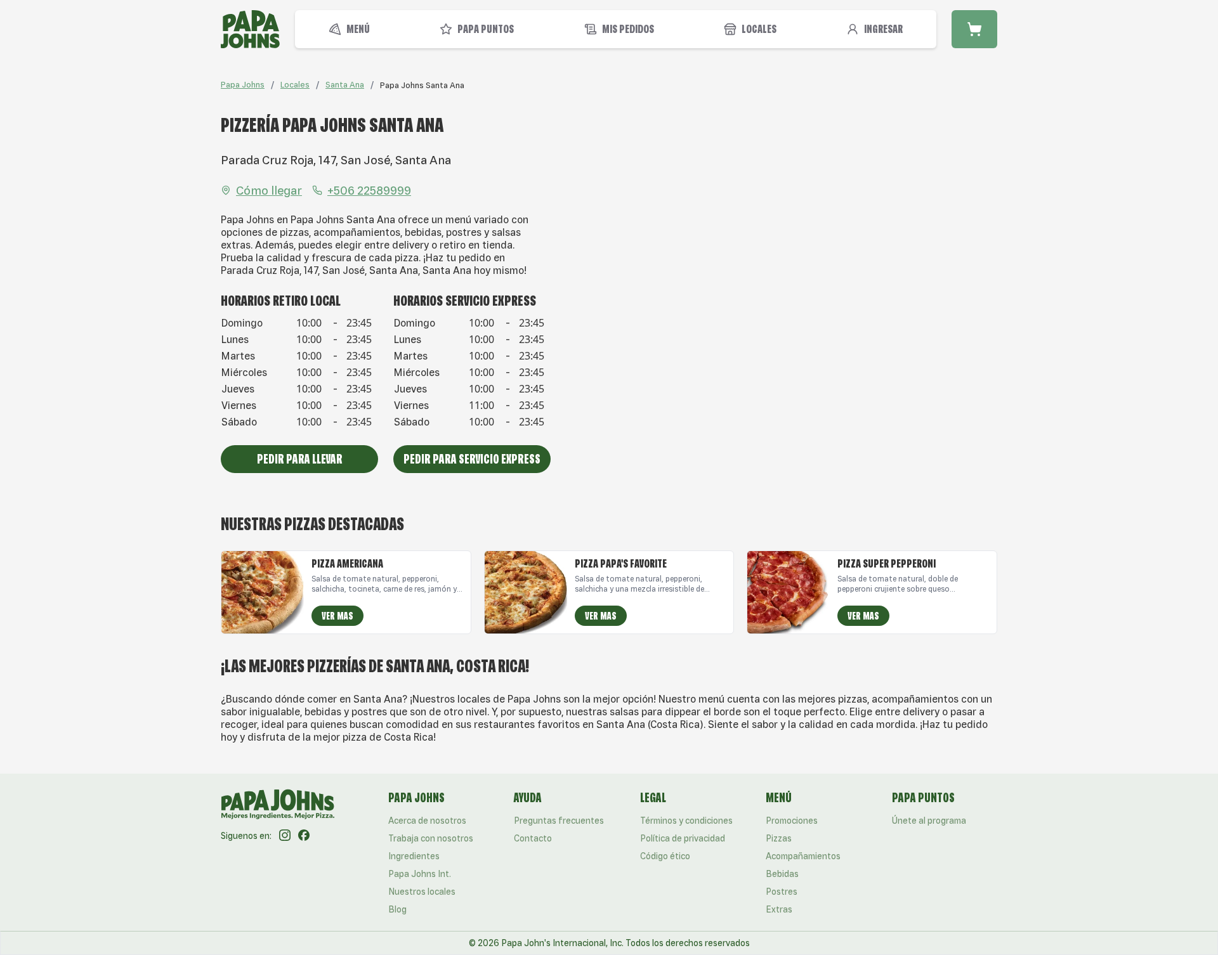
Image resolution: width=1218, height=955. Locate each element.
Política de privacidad (682, 838)
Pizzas (779, 838)
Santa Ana (344, 84)
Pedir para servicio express (471, 459)
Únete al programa (929, 820)
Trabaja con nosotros (430, 838)
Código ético (665, 856)
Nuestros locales (421, 892)
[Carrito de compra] (974, 29)
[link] (422, 85)
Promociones (792, 820)
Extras (779, 909)
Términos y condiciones (686, 820)
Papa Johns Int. (419, 874)
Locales (295, 84)
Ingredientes (414, 856)
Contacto (533, 838)
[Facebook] (304, 835)
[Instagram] (285, 835)
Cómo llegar (269, 190)
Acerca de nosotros (427, 820)
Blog (397, 909)
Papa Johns (243, 84)
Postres (781, 892)
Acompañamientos (803, 856)
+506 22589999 (369, 190)
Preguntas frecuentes (559, 820)
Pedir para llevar (300, 459)
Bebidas (782, 874)
